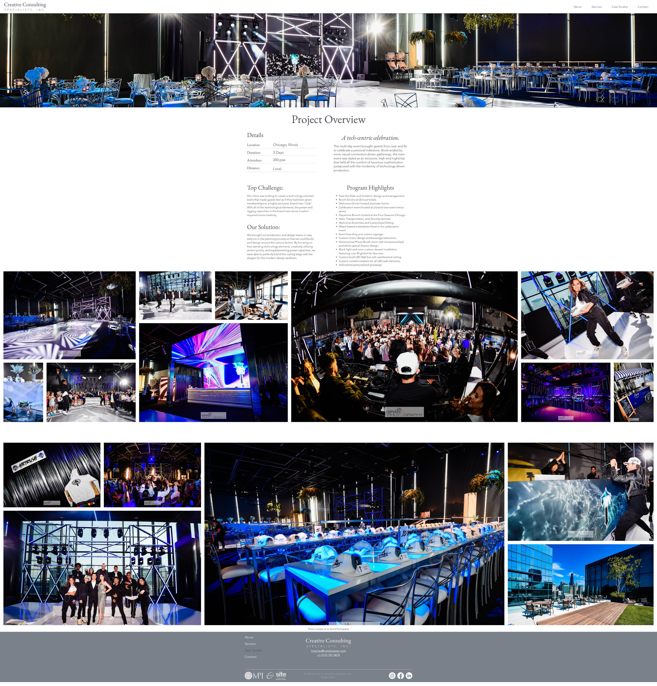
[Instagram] (392, 675)
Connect (250, 657)
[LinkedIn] (409, 675)
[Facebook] (400, 675)
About (249, 637)
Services (250, 644)
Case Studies (253, 650)
